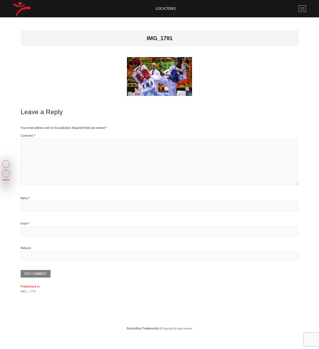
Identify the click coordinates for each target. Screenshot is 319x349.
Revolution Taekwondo (143, 328)
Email (25, 224)
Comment (28, 136)
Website (26, 248)
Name (25, 198)
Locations (166, 8)
